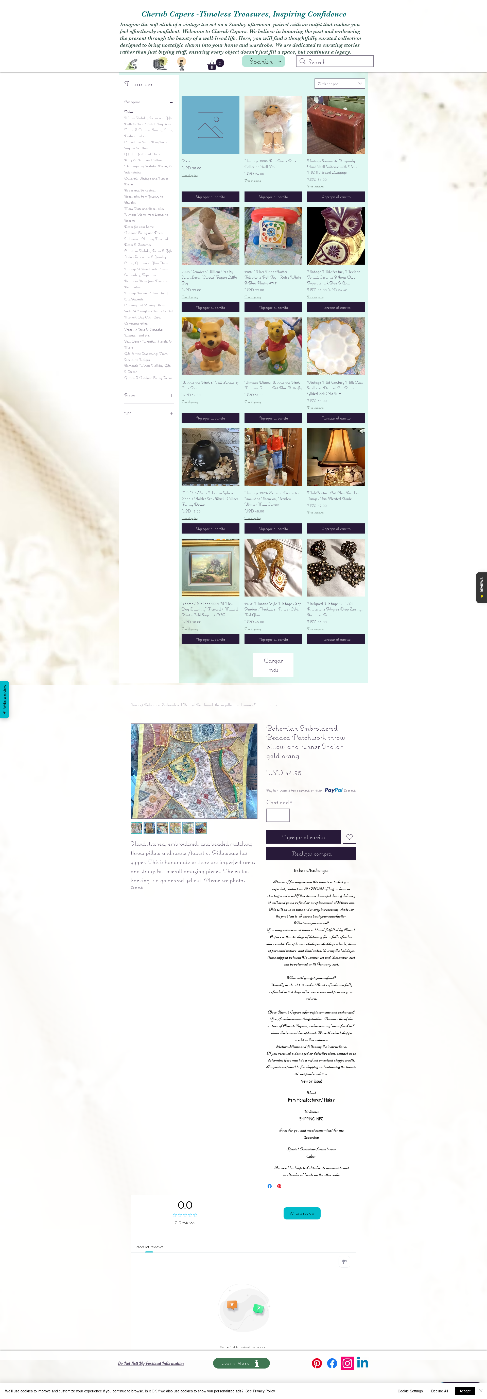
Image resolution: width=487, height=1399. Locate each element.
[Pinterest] (317, 1363)
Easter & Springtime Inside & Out (148, 311)
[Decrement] (272, 815)
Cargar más (273, 664)
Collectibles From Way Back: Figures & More (146, 145)
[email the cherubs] (131, 64)
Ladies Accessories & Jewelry (145, 256)
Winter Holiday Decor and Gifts (148, 118)
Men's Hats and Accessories (144, 208)
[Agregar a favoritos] (349, 837)
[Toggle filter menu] (344, 1261)
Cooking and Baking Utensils (145, 305)
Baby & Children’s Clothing (144, 160)
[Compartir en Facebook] (270, 1186)
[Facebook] (332, 1363)
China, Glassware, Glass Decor (146, 263)
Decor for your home (139, 226)
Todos (128, 111)
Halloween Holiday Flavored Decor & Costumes (146, 241)
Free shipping (190, 175)
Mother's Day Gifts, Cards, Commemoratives (143, 320)
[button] (215, 64)
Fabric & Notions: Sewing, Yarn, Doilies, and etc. (148, 132)
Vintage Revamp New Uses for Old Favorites (147, 296)
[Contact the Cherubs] (181, 64)
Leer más (137, 887)
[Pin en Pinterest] (279, 1186)
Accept (465, 1390)
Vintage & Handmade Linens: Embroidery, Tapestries (146, 272)
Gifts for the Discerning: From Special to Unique (145, 356)
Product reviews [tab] (149, 1247)
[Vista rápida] (210, 125)
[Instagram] (347, 1363)
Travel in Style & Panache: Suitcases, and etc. (143, 332)
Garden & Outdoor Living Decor (148, 377)
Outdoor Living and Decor (143, 232)
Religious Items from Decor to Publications (146, 284)
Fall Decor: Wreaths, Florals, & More (148, 344)
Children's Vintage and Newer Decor (146, 181)
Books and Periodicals (140, 190)
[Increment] (284, 815)
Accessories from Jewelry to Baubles (143, 199)
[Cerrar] (481, 1391)
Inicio (136, 704)
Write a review (302, 1213)
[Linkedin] (362, 1363)
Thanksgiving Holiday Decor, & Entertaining (147, 169)
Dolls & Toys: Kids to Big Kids (147, 124)
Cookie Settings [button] (410, 1390)
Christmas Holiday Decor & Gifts (148, 250)
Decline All (439, 1390)
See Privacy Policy (260, 1390)
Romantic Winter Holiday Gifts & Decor (147, 368)
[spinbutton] (278, 815)
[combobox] (340, 83)
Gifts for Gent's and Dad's (142, 154)
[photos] (161, 62)
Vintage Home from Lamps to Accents (146, 217)
